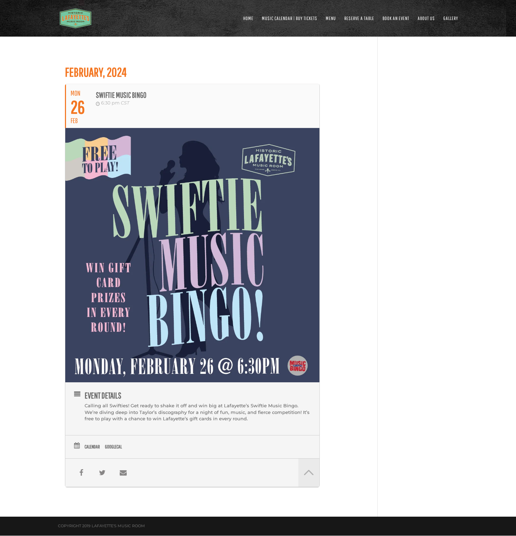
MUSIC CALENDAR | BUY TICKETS (289, 18)
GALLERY (450, 18)
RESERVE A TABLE (359, 18)
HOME (248, 18)
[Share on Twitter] (102, 472)
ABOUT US (426, 18)
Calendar (92, 446)
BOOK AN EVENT (396, 18)
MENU (331, 18)
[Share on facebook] (81, 472)
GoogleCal (113, 446)
